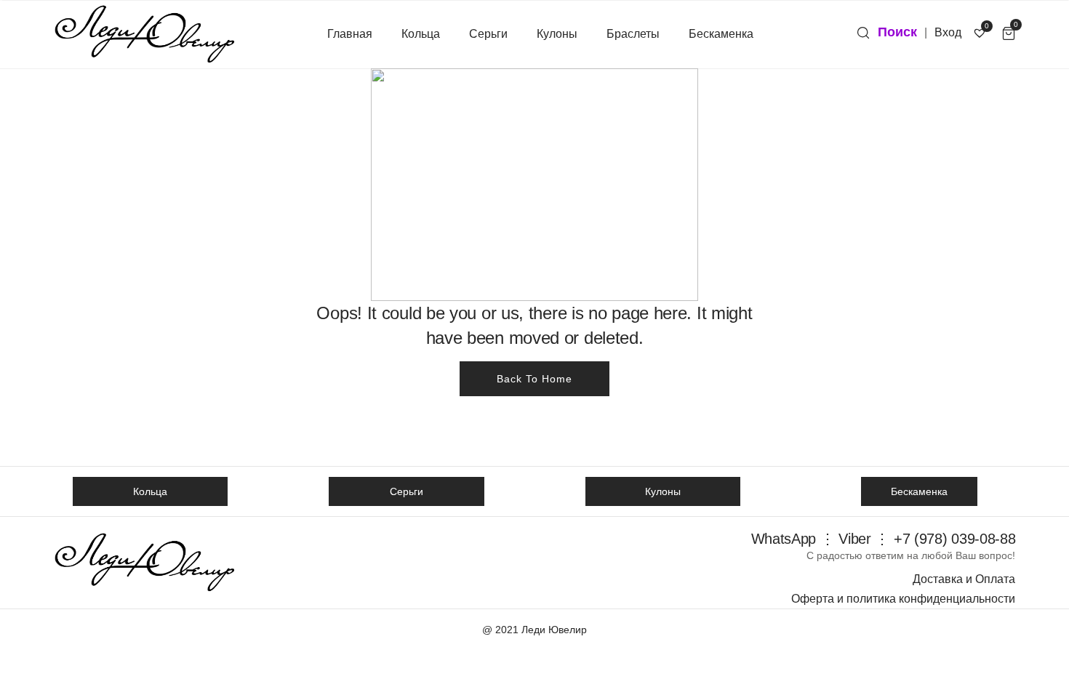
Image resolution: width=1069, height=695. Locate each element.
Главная (349, 34)
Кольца (420, 34)
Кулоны (557, 34)
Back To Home (534, 379)
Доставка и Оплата (964, 579)
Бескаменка (721, 34)
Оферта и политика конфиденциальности (903, 598)
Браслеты (633, 34)
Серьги (488, 34)
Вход (947, 32)
